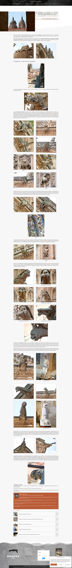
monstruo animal (31, 89)
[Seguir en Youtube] (14, 556)
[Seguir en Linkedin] (16, 556)
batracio (39, 89)
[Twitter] (15, 510)
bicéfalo (22, 239)
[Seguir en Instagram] (12, 556)
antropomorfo (26, 239)
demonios (21, 191)
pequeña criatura (44, 240)
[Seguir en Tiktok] (18, 556)
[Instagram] (16, 510)
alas (42, 89)
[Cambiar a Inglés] (57, 4)
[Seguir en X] (10, 556)
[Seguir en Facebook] (8, 556)
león (54, 112)
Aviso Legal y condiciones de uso (63, 566)
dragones (49, 263)
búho (28, 431)
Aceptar (54, 564)
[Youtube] (17, 510)
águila (52, 113)
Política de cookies (56, 566)
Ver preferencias (67, 564)
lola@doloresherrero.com (28, 556)
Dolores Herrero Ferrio (46, 18)
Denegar (60, 564)
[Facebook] (14, 510)
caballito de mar (24, 348)
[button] (70, 557)
